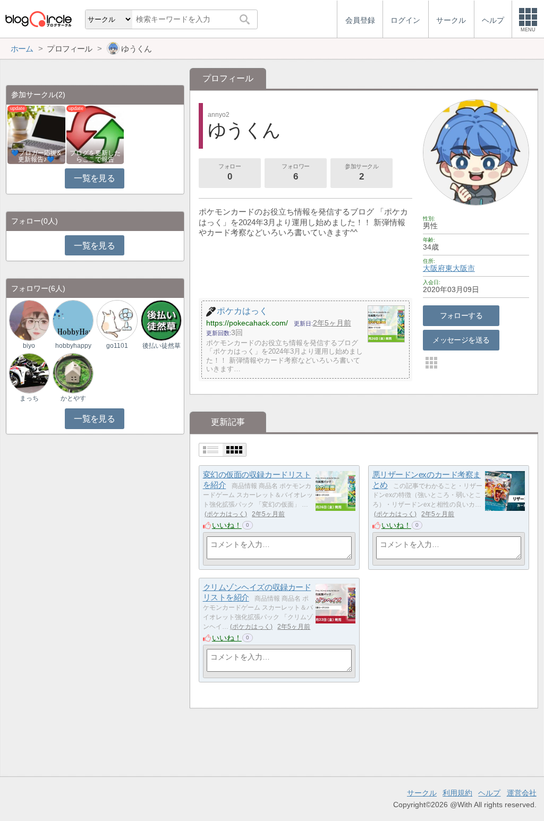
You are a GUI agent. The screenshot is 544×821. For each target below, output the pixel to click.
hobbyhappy (73, 346)
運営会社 (522, 793)
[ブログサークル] (38, 19)
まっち (29, 398)
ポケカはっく (226, 514)
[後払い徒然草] (161, 320)
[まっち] (29, 373)
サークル (422, 793)
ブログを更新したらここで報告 (95, 156)
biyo (29, 346)
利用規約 (457, 793)
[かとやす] (73, 373)
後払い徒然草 (161, 346)
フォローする (461, 315)
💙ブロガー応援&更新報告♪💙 (36, 156)
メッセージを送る (460, 340)
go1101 (117, 346)
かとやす (73, 398)
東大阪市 (460, 268)
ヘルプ (489, 793)
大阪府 (434, 268)
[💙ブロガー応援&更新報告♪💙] (36, 134)
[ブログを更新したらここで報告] (95, 134)
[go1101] (117, 320)
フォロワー (296, 172)
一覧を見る (94, 178)
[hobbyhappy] (73, 320)
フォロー (229, 172)
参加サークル (361, 172)
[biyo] (29, 320)
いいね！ (227, 525)
